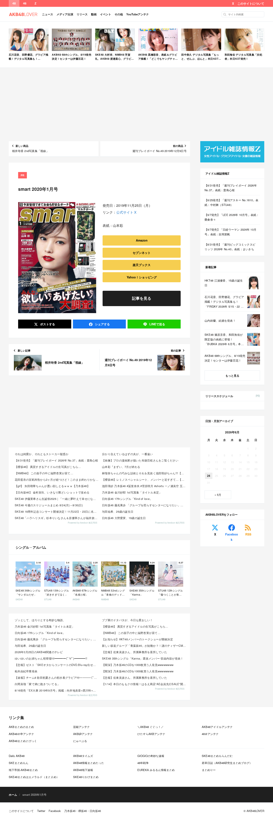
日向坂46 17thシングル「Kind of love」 (127, 499)
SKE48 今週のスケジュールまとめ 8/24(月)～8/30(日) (49, 505)
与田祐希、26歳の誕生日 (117, 511)
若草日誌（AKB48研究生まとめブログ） (227, 763)
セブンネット (142, 252)
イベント (105, 14)
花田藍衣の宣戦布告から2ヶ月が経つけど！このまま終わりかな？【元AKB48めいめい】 (57, 480)
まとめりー (209, 770)
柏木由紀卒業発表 (26, 671)
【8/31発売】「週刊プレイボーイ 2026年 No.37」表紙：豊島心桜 (56, 460)
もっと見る (232, 375)
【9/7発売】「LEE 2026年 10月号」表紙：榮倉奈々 (232, 217)
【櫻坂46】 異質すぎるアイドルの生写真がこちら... (48, 467)
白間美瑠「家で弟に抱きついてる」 (37, 684)
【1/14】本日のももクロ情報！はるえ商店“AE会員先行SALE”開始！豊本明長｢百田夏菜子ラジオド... (144, 684)
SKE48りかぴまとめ (86, 777)
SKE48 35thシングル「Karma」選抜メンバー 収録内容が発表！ (142, 658)
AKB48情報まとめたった (88, 763)
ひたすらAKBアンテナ (151, 734)
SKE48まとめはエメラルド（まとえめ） (34, 777)
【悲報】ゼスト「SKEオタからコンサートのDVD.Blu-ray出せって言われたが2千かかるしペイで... (57, 665)
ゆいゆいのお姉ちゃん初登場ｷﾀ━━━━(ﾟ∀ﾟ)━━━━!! (51, 658)
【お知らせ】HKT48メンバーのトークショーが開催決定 (137, 639)
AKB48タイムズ (83, 756)
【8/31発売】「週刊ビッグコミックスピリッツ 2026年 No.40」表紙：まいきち (230, 246)
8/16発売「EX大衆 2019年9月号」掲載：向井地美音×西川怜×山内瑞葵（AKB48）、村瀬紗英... (57, 690)
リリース (82, 14)
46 (24, 3)
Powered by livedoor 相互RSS (82, 522)
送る (157, 324)
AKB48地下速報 (83, 770)
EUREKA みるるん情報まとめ (156, 770)
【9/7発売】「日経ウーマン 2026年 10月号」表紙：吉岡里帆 (230, 231)
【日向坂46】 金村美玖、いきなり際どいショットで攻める (52, 492)
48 (14, 3)
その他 (119, 14)
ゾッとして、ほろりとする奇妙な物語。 (40, 620)
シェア (102, 324)
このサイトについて (250, 3)
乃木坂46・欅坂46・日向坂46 (82, 811)
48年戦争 (143, 763)
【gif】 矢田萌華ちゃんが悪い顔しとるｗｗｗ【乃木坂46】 (52, 486)
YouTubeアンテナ (137, 14)
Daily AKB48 (17, 756)
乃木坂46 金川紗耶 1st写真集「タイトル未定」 (132, 492)
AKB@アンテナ (83, 734)
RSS (248, 534)
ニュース (47, 14)
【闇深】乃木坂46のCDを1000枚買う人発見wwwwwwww (137, 665)
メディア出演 (65, 14)
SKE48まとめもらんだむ (217, 756)
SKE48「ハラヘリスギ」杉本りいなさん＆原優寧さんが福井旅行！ (57, 518)
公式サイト (124, 212)
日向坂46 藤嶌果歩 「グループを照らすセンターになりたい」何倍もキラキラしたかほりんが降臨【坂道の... (57, 639)
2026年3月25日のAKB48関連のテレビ (39, 652)
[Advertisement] (136, 104)
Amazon (142, 240)
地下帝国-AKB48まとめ (23, 770)
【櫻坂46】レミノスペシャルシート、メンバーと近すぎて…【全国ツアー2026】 (144, 480)
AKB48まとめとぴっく (23, 741)
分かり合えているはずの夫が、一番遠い (127, 454)
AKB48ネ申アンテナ (21, 734)
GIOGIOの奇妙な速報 (150, 756)
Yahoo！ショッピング (142, 277)
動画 (94, 14)
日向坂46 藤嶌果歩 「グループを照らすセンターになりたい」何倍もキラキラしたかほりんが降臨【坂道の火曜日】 (144, 505)
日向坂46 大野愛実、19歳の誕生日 (124, 518)
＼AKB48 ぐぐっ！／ (150, 727)
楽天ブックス (142, 265)
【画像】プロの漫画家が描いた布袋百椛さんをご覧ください (140, 460)
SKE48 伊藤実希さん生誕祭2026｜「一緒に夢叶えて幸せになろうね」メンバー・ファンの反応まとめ (57, 499)
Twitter (41, 811)
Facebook (231, 537)
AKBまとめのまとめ (21, 727)
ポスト (47, 324)
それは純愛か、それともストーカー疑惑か (41, 454)
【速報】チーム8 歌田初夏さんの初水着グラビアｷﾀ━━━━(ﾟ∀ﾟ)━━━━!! (57, 678)
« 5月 (218, 495)
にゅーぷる (80, 741)
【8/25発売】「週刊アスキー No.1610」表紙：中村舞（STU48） (231, 202)
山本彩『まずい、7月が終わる (121, 467)
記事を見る (141, 298)
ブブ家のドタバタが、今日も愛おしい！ (127, 620)
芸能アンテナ (81, 727)
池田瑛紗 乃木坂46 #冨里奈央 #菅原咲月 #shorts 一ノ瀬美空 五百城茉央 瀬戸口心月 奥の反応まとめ (144, 486)
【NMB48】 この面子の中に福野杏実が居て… (44, 473)
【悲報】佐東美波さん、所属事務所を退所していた (134, 652)
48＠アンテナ (210, 734)
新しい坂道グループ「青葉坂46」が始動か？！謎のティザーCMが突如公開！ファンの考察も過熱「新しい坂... (144, 646)
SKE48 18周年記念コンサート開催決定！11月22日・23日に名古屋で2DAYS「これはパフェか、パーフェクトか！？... (57, 511)
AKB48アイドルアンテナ (217, 727)
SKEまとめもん (18, 763)
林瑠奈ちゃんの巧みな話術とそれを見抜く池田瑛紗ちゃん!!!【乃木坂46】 (144, 473)
